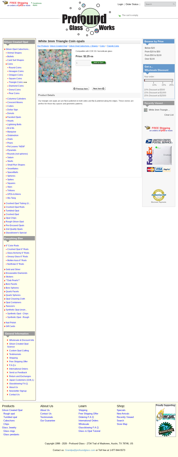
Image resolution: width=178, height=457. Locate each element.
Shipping (13, 358)
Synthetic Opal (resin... (16, 310)
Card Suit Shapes (15, 60)
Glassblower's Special (16, 233)
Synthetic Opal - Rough (18, 317)
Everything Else (13, 238)
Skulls (10, 161)
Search (120, 420)
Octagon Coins (16, 75)
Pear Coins (14, 93)
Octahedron (12, 135)
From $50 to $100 (153, 55)
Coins (10, 64)
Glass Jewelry (9, 427)
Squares (11, 183)
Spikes (10, 179)
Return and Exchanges (20, 376)
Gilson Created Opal (16, 42)
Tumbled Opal (12, 210)
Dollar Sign (12, 109)
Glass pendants (11, 434)
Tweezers (10, 306)
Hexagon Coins (16, 71)
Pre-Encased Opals (15, 225)
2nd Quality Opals (14, 229)
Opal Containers (13, 302)
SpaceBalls (12, 172)
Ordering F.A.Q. (86, 417)
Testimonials (15, 354)
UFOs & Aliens (14, 194)
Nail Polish (11, 322)
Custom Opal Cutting (19, 350)
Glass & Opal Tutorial (89, 431)
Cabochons (9, 420)
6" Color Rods (12, 245)
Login (120, 4)
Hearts (10, 121)
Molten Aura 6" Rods (17, 260)
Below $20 (150, 48)
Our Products (43, 46)
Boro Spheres (12, 288)
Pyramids (11, 150)
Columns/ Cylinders (16, 99)
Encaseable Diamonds (16, 273)
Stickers (9, 277)
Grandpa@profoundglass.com (80, 450)
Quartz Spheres (13, 295)
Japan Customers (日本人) (21, 380)
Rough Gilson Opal (15, 221)
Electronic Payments (158, 202)
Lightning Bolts (14, 124)
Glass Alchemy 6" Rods (18, 253)
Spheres (11, 176)
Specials (121, 410)
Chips (6, 424)
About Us (13, 387)
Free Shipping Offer (18, 361)
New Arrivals (123, 413)
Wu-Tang (11, 198)
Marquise (11, 132)
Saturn (10, 157)
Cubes (10, 106)
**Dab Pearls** (13, 280)
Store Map (122, 424)
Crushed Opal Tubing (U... (18, 203)
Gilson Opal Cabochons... (18, 49)
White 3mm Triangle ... (159, 110)
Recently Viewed (125, 417)
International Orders (18, 369)
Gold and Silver (13, 269)
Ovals (10, 139)
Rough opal (9, 413)
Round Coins (15, 67)
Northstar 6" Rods (15, 264)
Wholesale (84, 424)
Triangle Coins (16, 82)
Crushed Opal (12, 214)
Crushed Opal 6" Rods (18, 249)
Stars (9, 187)
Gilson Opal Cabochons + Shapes (83, 46)
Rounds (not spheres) (17, 154)
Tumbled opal (10, 417)
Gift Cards (10, 326)
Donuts (10, 113)
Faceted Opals (14, 117)
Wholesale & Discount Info (21, 340)
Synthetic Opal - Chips (17, 313)
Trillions (11, 190)
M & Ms (10, 128)
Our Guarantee (47, 420)
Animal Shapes (14, 53)
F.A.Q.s (12, 365)
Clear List (168, 115)
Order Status (132, 4)
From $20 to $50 (152, 51)
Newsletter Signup (18, 391)
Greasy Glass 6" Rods (17, 256)
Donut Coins (15, 89)
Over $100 (150, 59)
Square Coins (15, 78)
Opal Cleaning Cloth (15, 299)
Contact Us (14, 394)
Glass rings (9, 431)
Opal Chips (11, 218)
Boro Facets (11, 284)
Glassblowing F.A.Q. (18, 383)
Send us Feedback (18, 372)
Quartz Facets (12, 291)
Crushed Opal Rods (15, 207)
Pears (10, 143)
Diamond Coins (16, 86)
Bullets (10, 56)
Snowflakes (12, 168)
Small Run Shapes (16, 165)
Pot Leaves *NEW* (16, 146)
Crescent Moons (15, 102)
